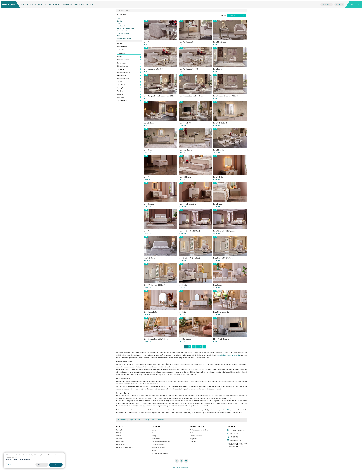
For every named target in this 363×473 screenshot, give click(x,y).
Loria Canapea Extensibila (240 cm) (191, 96)
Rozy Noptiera (183, 285)
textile (227, 410)
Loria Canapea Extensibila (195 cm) (225, 96)
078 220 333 (233, 437)
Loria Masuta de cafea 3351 (153, 69)
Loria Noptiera (218, 204)
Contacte (161, 420)
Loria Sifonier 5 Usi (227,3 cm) (189, 231)
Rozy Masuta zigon (185, 339)
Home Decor (67, 4)
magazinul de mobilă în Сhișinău (228, 355)
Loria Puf (147, 42)
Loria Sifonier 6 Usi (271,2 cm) (224, 231)
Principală (121, 10)
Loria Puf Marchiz (185, 177)
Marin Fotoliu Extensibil (221, 339)
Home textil (57, 4)
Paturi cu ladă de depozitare (125, 28)
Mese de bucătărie (122, 31)
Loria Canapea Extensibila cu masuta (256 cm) (160, 96)
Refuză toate (42, 465)
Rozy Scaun (217, 285)
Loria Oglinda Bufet (220, 123)
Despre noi (132, 420)
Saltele (40, 4)
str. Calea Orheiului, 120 (237, 430)
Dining (119, 23)
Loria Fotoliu (217, 69)
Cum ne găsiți (326, 4)
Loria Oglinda (218, 177)
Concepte (24, 4)
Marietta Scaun (149, 123)
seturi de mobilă (196, 410)
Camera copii (156, 439)
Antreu (119, 36)
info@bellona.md (235, 440)
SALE (91, 4)
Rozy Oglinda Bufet (150, 312)
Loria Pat (147, 231)
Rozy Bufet (182, 312)
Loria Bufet (148, 150)
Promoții (146, 420)
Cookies (8, 459)
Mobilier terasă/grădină (124, 38)
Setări (10, 465)
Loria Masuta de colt (186, 42)
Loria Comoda (149, 204)
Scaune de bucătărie (123, 33)
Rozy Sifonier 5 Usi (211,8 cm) (224, 258)
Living (119, 18)
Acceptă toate (55, 465)
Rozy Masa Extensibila (221, 312)
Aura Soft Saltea (149, 258)
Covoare (48, 4)
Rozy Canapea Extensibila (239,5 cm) (156, 339)
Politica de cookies (196, 433)
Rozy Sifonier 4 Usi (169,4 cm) (189, 258)
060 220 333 (339, 4)
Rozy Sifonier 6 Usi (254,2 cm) (154, 285)
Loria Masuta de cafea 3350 (188, 69)
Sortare (223, 15)
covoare (234, 410)
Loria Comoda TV (185, 123)
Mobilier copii (121, 26)
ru (359, 4)
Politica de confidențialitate (21, 459)
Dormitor (119, 21)
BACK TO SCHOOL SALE (81, 4)
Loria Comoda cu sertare (187, 204)
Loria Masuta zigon (220, 42)
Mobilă (32, 4)
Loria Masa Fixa (218, 150)
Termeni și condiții (196, 436)
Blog (139, 420)
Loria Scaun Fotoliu (185, 150)
